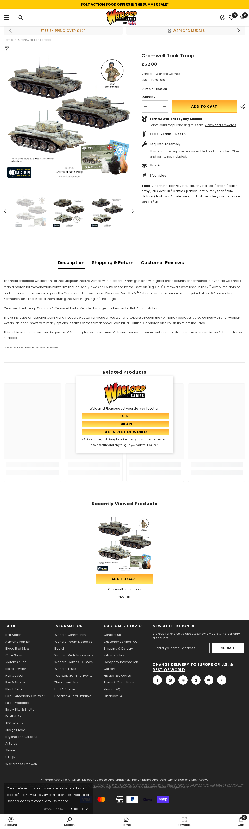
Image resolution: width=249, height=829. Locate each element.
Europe (205, 664)
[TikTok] (196, 680)
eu (154, 191)
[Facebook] (157, 680)
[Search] (20, 17)
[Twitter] (221, 680)
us (157, 202)
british (221, 186)
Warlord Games (168, 74)
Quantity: (149, 97)
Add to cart (204, 106)
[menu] (6, 17)
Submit (228, 648)
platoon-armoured (200, 191)
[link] (32, 464)
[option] (69, 117)
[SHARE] (241, 107)
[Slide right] (238, 30)
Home (8, 40)
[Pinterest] (183, 680)
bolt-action (190, 186)
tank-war (163, 196)
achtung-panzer (166, 186)
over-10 (164, 191)
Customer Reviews (162, 263)
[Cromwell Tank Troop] (124, 544)
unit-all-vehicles (204, 196)
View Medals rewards (220, 125)
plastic (178, 191)
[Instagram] (170, 680)
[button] (5, 211)
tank (220, 191)
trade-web (181, 196)
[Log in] (223, 17)
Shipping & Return (112, 263)
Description (71, 263)
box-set (208, 186)
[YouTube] (208, 680)
